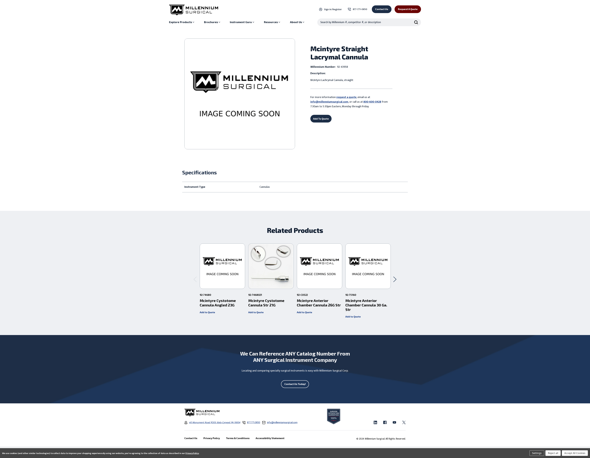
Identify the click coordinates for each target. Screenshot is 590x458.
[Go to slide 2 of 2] (195, 279)
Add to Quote (207, 312)
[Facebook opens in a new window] (385, 422)
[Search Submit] (416, 22)
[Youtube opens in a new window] (394, 422)
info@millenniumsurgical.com (329, 102)
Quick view (222, 266)
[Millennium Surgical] (193, 10)
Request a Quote (408, 9)
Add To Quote (321, 118)
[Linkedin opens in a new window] (375, 422)
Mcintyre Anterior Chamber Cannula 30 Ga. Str (366, 305)
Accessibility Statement (270, 438)
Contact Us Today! (295, 383)
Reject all (553, 453)
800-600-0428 (372, 102)
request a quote (346, 97)
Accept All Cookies (574, 453)
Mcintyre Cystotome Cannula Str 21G (266, 302)
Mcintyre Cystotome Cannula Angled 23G (218, 302)
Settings (537, 453)
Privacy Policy (192, 453)
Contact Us (381, 9)
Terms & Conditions (238, 438)
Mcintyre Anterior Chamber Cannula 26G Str (319, 302)
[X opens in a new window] (404, 422)
